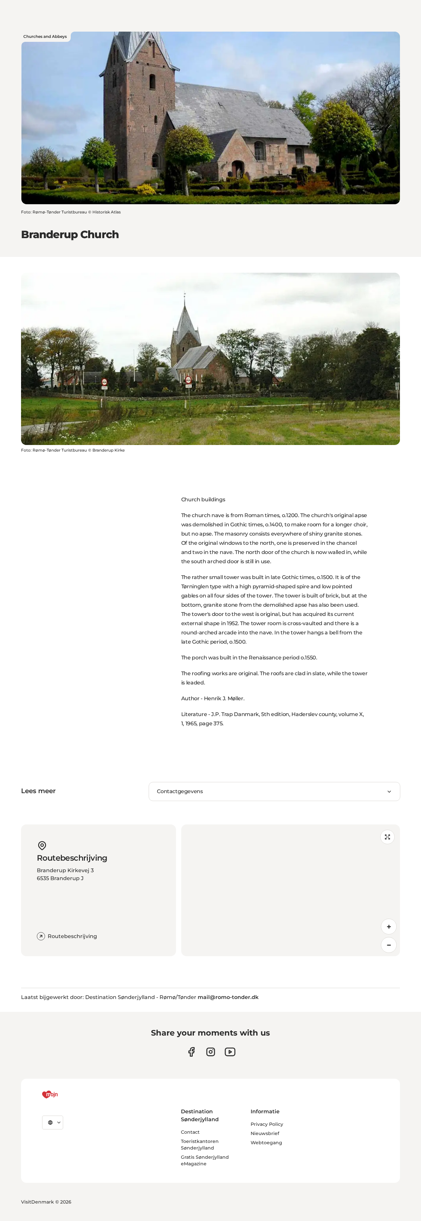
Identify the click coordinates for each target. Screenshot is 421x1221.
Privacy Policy (267, 1124)
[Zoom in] (389, 926)
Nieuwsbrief (265, 1133)
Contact (190, 1132)
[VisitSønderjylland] (62, 1094)
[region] (290, 890)
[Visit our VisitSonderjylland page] (191, 1052)
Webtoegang (266, 1143)
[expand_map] (387, 837)
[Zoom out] (389, 945)
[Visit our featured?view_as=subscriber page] (230, 1052)
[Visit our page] (210, 1052)
